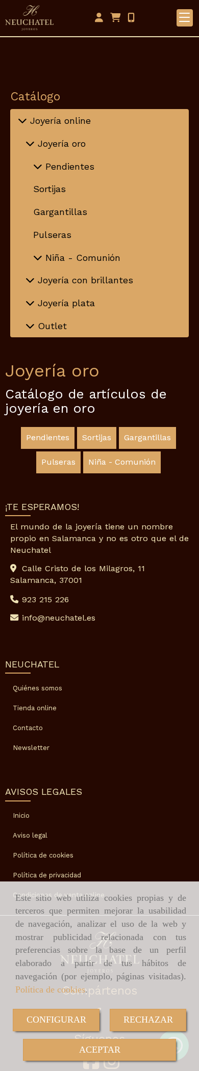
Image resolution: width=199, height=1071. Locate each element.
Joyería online (59, 120)
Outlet (51, 325)
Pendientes (68, 166)
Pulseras (52, 234)
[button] (99, 18)
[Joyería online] (22, 120)
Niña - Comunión (81, 257)
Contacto (28, 728)
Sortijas (49, 188)
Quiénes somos (37, 688)
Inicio (21, 815)
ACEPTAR (99, 1050)
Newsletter (31, 748)
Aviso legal (30, 835)
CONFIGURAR (56, 1019)
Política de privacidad (47, 875)
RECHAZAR (148, 1019)
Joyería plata (65, 303)
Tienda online (35, 708)
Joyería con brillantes (84, 280)
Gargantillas (60, 211)
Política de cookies (50, 989)
